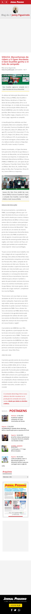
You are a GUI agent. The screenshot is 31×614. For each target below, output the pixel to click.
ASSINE (15, 605)
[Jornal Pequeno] (17, 2)
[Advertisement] (15, 36)
